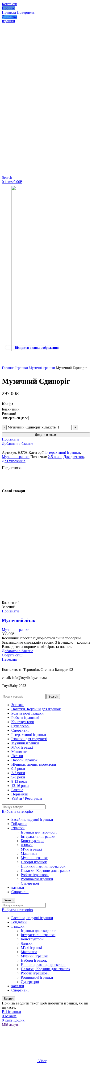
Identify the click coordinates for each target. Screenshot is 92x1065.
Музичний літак (18, 620)
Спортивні (20, 892)
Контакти (9, 4)
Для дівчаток (73, 457)
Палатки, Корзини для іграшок (45, 871)
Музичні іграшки (42, 368)
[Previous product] (78, 374)
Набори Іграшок (34, 862)
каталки (17, 888)
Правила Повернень (18, 12)
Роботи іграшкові (35, 875)
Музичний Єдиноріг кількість (32, 427)
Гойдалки (19, 824)
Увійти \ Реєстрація (26, 798)
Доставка (9, 17)
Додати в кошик (46, 434)
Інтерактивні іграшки (62, 452)
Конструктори (32, 841)
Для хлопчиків (13, 461)
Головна (8, 368)
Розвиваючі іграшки (37, 879)
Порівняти (19, 794)
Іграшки (22, 368)
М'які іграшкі (31, 849)
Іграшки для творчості (39, 832)
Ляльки (27, 845)
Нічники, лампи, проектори (43, 866)
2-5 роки (55, 457)
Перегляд (9, 659)
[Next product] (87, 374)
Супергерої (30, 883)
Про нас (8, 8)
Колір (7, 404)
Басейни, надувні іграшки (32, 819)
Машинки (29, 853)
